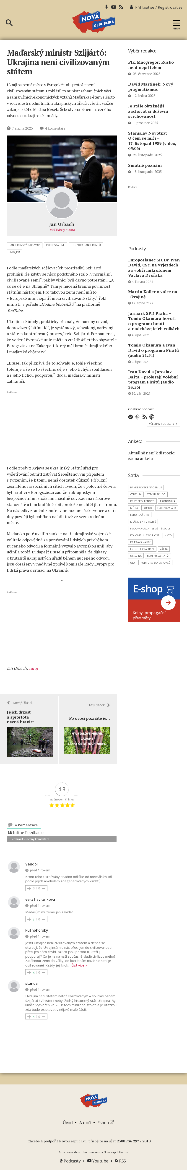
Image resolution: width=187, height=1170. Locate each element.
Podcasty (72, 1161)
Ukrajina (14, 252)
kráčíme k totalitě (143, 521)
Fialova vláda (166, 508)
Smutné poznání (145, 165)
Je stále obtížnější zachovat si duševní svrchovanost (148, 111)
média (134, 508)
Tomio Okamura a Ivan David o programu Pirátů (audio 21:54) (153, 350)
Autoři (85, 1122)
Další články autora (62, 230)
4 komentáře (55, 128)
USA (132, 562)
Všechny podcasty (163, 423)
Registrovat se (170, 7)
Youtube (99, 1161)
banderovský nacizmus (24, 245)
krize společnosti (142, 501)
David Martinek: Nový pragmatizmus (150, 86)
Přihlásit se (144, 7)
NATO (168, 535)
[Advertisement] (62, 428)
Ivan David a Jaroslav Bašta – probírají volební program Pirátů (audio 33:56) (153, 379)
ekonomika (167, 501)
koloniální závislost (144, 535)
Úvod (68, 1122)
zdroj (33, 668)
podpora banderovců (86, 245)
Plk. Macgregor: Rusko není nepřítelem (151, 64)
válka (164, 549)
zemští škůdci (156, 494)
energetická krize (142, 549)
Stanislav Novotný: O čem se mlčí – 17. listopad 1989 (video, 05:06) (152, 140)
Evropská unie (55, 245)
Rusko (147, 508)
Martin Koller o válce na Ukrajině (152, 294)
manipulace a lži (158, 556)
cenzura (136, 494)
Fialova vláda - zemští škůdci (150, 528)
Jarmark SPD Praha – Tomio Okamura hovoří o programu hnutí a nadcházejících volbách (153, 320)
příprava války (140, 542)
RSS (122, 1161)
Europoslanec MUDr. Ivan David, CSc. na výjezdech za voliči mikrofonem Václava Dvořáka (154, 267)
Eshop (103, 1122)
